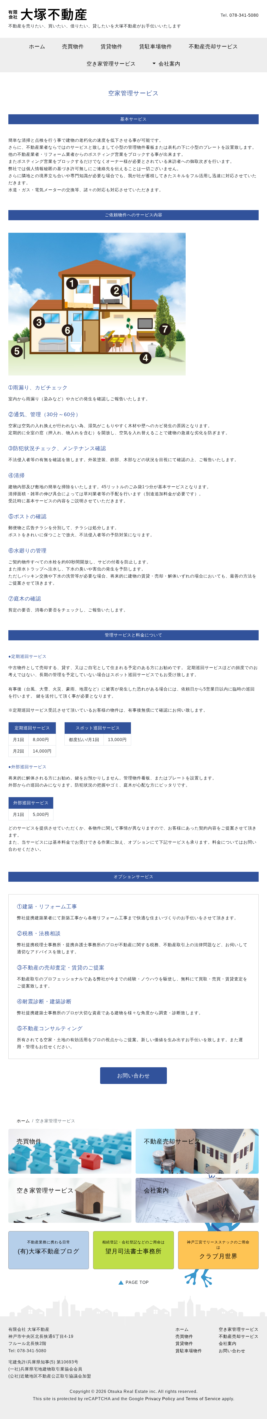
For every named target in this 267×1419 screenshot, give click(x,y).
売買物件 (73, 46)
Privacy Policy (160, 1399)
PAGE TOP (137, 1282)
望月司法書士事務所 (133, 1247)
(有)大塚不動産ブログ (49, 1247)
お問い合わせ (133, 1075)
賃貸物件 (112, 46)
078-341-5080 (244, 15)
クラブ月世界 (218, 1250)
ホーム (37, 46)
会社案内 (169, 64)
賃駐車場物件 (155, 46)
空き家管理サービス (111, 64)
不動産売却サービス (213, 46)
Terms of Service (203, 1399)
